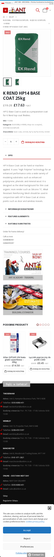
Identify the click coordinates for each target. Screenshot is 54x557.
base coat (18, 132)
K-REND (24, 124)
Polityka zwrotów (10, 503)
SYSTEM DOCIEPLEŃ (11, 128)
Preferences (27, 546)
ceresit (25, 132)
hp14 (36, 132)
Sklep (5, 493)
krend (41, 132)
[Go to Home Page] (4, 17)
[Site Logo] (17, 10)
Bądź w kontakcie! (16, 381)
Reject (27, 538)
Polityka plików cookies (25, 553)
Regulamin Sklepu (10, 498)
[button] (49, 507)
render (47, 132)
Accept (27, 530)
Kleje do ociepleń (34, 124)
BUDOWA (16, 124)
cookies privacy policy (35, 521)
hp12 (31, 132)
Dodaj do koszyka (35, 142)
